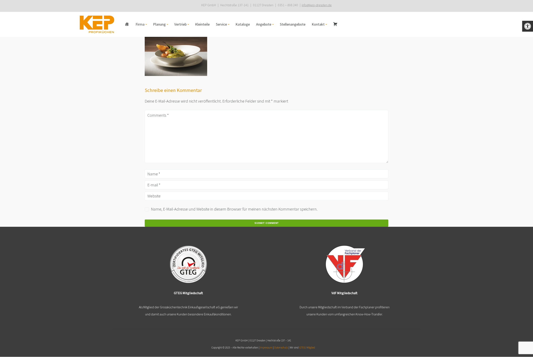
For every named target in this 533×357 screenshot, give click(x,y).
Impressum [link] (266, 347)
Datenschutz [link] (281, 347)
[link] (527, 26)
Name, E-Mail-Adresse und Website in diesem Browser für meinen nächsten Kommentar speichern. (234, 209)
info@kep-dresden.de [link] (317, 5)
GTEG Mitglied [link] (307, 347)
